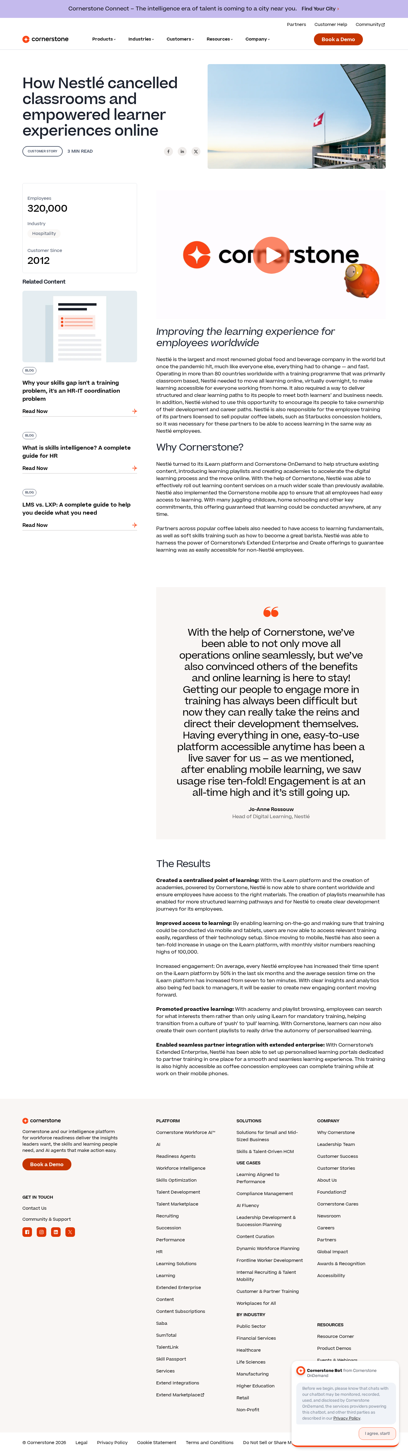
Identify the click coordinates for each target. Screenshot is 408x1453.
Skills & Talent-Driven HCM (265, 1152)
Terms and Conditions (210, 1443)
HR (159, 1252)
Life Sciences (251, 1362)
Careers (326, 1228)
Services (165, 1371)
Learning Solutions (176, 1264)
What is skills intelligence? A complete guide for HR (76, 434)
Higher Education (255, 1386)
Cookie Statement (156, 1443)
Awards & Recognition (341, 1264)
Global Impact (332, 1252)
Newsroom (328, 1216)
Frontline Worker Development (270, 1260)
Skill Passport (171, 1359)
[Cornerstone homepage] (79, 1121)
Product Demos (334, 1348)
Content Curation (255, 1237)
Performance (170, 1240)
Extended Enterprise (178, 1288)
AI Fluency (248, 1206)
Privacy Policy (112, 1443)
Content (165, 1299)
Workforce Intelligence (180, 1168)
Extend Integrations (177, 1383)
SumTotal (166, 1335)
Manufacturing (253, 1374)
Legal (82, 1443)
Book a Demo (338, 39)
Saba (161, 1323)
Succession (168, 1228)
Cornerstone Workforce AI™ (185, 1132)
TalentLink (167, 1347)
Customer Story (42, 151)
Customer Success (337, 1156)
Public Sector (251, 1326)
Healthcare (249, 1350)
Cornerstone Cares (337, 1204)
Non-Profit (248, 1410)
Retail (243, 1398)
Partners (296, 24)
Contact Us (34, 1208)
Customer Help (331, 24)
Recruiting (167, 1216)
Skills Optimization (176, 1180)
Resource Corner (335, 1336)
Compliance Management (265, 1194)
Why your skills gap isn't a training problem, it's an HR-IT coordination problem (75, 293)
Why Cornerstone (336, 1132)
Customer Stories (336, 1168)
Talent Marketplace (177, 1204)
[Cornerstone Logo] (45, 39)
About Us (327, 1180)
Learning (165, 1276)
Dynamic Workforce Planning (268, 1248)
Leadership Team (336, 1144)
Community (368, 24)
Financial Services (256, 1338)
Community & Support (46, 1219)
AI (158, 1144)
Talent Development (178, 1192)
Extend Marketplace (178, 1395)
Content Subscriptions (180, 1311)
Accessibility (331, 1276)
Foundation (329, 1192)
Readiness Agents (176, 1156)
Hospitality (44, 233)
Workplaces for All (256, 1303)
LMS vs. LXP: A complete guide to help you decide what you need (74, 491)
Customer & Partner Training (268, 1291)
